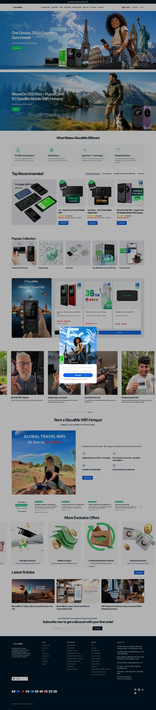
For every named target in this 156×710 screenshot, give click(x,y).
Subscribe (78, 375)
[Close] (94, 329)
